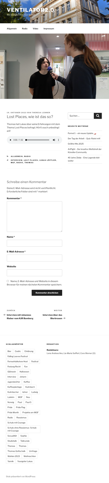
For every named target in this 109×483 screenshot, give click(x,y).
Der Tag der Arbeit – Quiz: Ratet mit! (84, 138)
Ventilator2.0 (30, 10)
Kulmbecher (13, 392)
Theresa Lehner (41, 113)
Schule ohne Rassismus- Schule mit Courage (22, 429)
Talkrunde (25, 441)
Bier (9, 351)
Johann (23, 376)
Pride (10, 407)
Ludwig (34, 392)
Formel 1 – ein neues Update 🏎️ (82, 133)
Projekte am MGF (30, 412)
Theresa (11, 446)
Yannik (11, 461)
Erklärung (29, 351)
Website (11, 266)
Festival (34, 361)
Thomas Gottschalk (16, 451)
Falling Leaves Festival (18, 356)
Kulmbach (30, 387)
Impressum (49, 28)
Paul (20, 402)
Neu (28, 397)
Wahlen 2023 (14, 456)
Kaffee (27, 382)
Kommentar (14, 198)
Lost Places (31, 160)
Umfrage (33, 451)
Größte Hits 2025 (76, 143)
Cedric (18, 351)
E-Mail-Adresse (16, 251)
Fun (26, 366)
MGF (13, 163)
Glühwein (12, 371)
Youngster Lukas (25, 461)
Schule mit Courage (16, 422)
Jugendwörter (14, 382)
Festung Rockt (14, 366)
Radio (24, 28)
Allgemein (12, 28)
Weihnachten (30, 456)
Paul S (28, 402)
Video (35, 28)
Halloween (24, 371)
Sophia (23, 436)
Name (11, 237)
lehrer (25, 392)
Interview (17, 160)
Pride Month (13, 412)
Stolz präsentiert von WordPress (20, 476)
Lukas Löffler (47, 160)
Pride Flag (20, 407)
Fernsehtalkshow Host (18, 361)
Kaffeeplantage (15, 387)
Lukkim (11, 397)
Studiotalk (12, 441)
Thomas (29, 163)
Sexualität (12, 436)
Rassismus (21, 417)
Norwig (11, 402)
